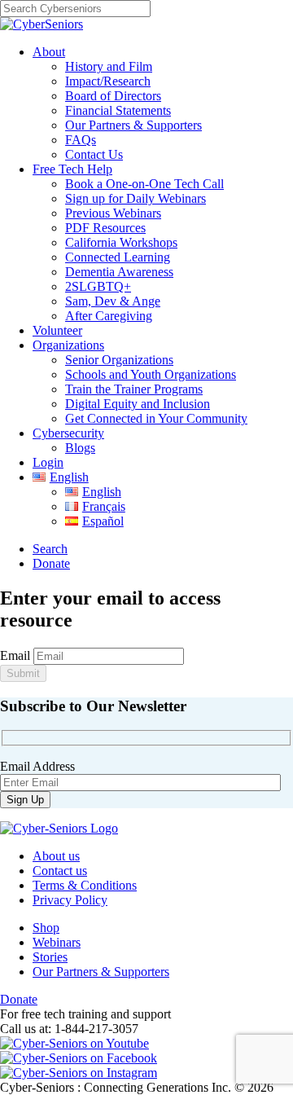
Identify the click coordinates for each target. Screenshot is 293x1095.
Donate (51, 563)
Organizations (68, 345)
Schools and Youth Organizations (150, 374)
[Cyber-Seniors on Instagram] (78, 1073)
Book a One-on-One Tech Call (144, 184)
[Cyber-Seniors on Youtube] (74, 1043)
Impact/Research (108, 81)
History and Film (108, 66)
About (49, 52)
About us (56, 856)
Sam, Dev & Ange (112, 301)
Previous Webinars (113, 213)
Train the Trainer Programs (134, 389)
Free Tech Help (72, 169)
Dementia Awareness (119, 272)
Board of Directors (113, 96)
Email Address (37, 766)
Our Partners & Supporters (133, 125)
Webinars (57, 942)
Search (50, 549)
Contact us (60, 870)
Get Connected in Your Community (156, 418)
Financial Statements (118, 110)
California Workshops (121, 242)
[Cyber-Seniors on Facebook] (78, 1058)
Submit (23, 673)
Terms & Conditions (85, 885)
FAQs (80, 140)
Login (48, 462)
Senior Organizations (119, 360)
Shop (46, 927)
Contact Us (94, 154)
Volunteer (57, 330)
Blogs (80, 448)
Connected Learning (117, 257)
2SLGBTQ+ (98, 286)
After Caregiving (108, 316)
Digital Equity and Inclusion (137, 404)
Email (15, 655)
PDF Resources (105, 228)
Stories (50, 957)
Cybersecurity (68, 433)
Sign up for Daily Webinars (135, 198)
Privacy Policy (70, 900)
